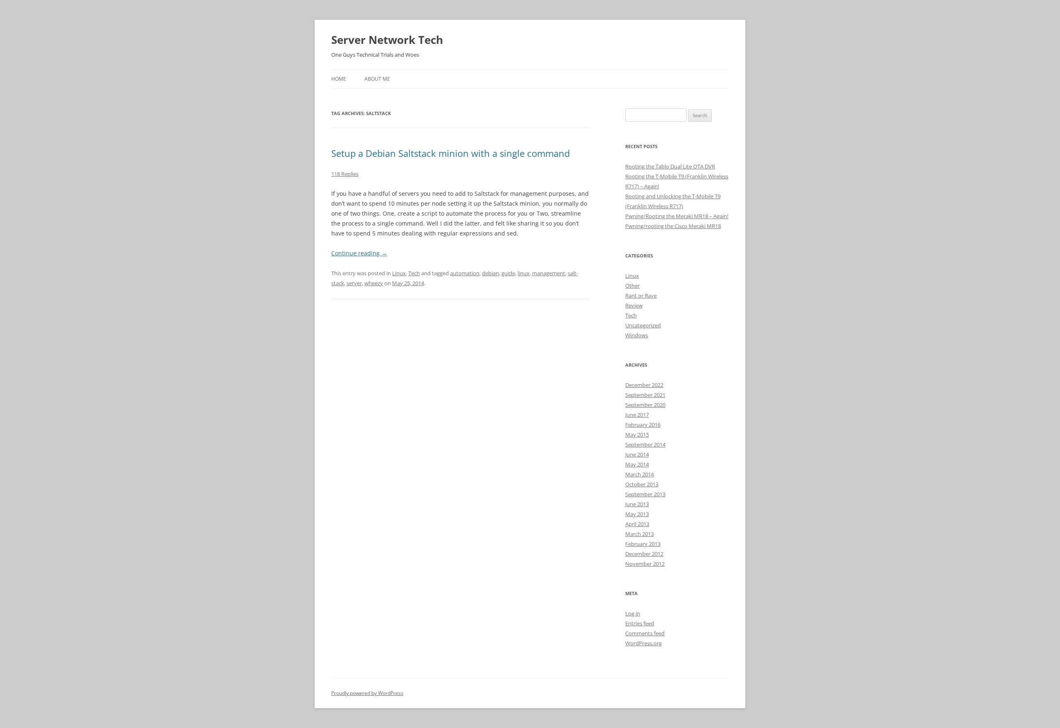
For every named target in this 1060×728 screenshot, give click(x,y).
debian (490, 273)
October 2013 (641, 484)
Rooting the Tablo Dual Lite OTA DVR (670, 166)
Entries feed (639, 623)
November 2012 (645, 563)
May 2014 (637, 464)
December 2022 (644, 385)
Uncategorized (643, 325)
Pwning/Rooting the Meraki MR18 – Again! (676, 216)
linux (524, 273)
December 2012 (644, 553)
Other (632, 285)
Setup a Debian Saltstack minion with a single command (450, 153)
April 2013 (637, 524)
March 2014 (639, 474)
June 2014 (637, 454)
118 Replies (345, 174)
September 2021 (645, 395)
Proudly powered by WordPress (367, 693)
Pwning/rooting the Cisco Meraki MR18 (673, 226)
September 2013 (645, 494)
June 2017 (637, 414)
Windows (636, 335)
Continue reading (359, 253)
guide (508, 273)
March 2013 (639, 534)
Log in (632, 613)
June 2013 (637, 504)
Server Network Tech (387, 39)
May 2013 (637, 514)
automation (464, 273)
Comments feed (645, 633)
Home (338, 78)
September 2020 (645, 404)
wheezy (373, 283)
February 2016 (642, 424)
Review (634, 305)
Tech (414, 273)
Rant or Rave (641, 295)
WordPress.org (643, 643)
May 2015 (637, 434)
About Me (377, 78)
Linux (399, 273)
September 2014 (645, 444)
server (354, 283)
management (548, 273)
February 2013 (642, 544)
